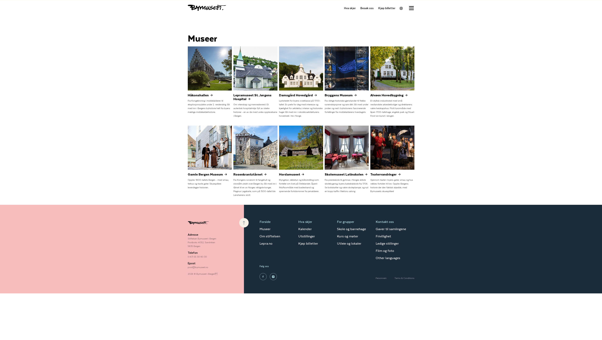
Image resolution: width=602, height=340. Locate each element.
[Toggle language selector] (401, 8)
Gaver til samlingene (391, 228)
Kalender (305, 228)
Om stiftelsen (270, 236)
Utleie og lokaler (349, 243)
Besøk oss (367, 8)
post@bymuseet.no (198, 267)
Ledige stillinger (387, 243)
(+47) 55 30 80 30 (197, 256)
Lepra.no (266, 243)
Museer (265, 228)
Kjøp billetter (386, 8)
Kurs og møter (347, 236)
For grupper (345, 221)
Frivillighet (383, 236)
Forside (265, 221)
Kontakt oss (385, 221)
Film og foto (385, 250)
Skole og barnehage (351, 228)
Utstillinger (306, 236)
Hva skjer (350, 8)
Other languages (388, 257)
